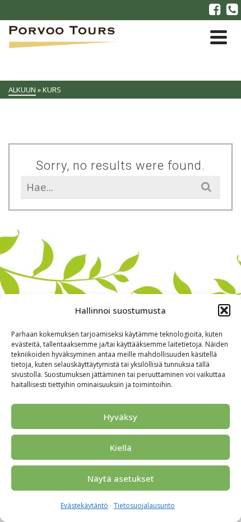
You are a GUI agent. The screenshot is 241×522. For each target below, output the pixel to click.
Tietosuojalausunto (144, 505)
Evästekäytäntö (84, 505)
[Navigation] (219, 37)
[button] (224, 310)
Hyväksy (120, 416)
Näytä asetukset (120, 478)
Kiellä (121, 447)
